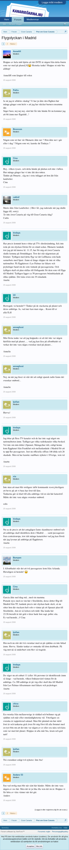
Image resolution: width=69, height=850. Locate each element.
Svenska (5, 828)
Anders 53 (18, 775)
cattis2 (16, 197)
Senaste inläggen (15, 24)
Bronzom (17, 129)
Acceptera (30, 846)
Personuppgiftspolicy (60, 832)
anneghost (18, 327)
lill (14, 295)
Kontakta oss (57, 828)
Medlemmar (33, 19)
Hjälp (65, 828)
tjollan (16, 402)
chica (15, 703)
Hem (6, 19)
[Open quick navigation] (65, 32)
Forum (17, 19)
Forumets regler (44, 832)
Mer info (39, 846)
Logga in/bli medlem (52, 2)
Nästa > (13, 44)
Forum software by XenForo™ (13, 832)
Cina (15, 158)
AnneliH (17, 51)
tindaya (16, 233)
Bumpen (17, 557)
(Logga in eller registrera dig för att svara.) (51, 810)
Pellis (16, 90)
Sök (4, 24)
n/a (14, 476)
